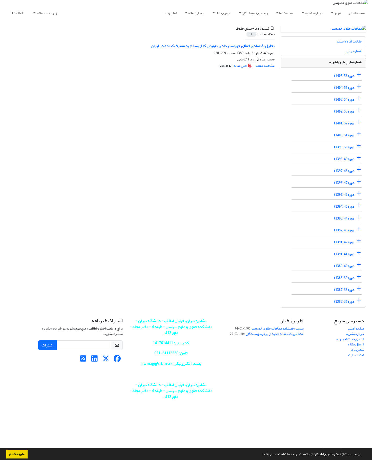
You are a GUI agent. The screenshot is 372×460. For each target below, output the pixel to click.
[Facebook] (117, 360)
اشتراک (47, 345)
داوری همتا (223, 13)
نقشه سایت (356, 355)
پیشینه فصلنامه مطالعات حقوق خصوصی (277, 328)
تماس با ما (170, 13)
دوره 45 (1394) (344, 206)
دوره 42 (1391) (344, 242)
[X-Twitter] (105, 360)
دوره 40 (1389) (344, 265)
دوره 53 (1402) (344, 111)
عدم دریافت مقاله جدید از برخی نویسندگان (275, 333)
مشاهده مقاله (265, 65)
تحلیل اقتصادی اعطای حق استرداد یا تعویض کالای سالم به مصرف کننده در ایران (213, 46)
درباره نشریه (314, 13)
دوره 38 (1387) (344, 289)
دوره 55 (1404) (344, 87)
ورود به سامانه (46, 13)
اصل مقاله (233, 65)
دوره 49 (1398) (344, 159)
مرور (337, 13)
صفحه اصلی (357, 13)
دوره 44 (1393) (344, 218)
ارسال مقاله (196, 13)
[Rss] (83, 360)
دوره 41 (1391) (344, 254)
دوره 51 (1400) (344, 135)
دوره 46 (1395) (344, 194)
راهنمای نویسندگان (255, 13)
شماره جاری (354, 51)
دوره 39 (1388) (344, 277)
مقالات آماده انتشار (349, 41)
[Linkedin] (94, 360)
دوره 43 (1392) (344, 230)
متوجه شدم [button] (17, 454)
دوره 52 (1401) (344, 123)
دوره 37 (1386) (344, 301)
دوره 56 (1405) (344, 75)
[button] (260, 454)
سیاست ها (286, 13)
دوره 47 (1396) (344, 182)
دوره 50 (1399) (344, 147)
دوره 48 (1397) (344, 170)
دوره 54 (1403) (344, 99)
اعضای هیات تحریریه (350, 339)
